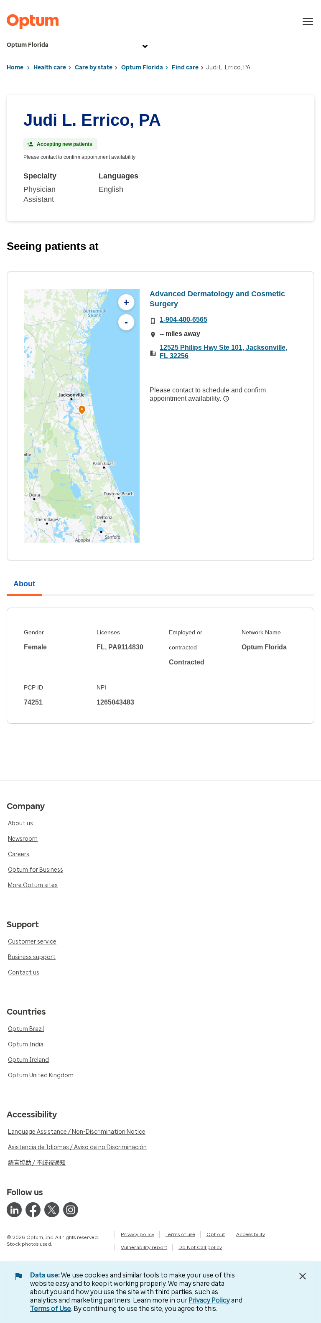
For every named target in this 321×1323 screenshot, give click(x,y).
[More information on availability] (226, 398)
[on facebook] (33, 1209)
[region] (82, 416)
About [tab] (24, 584)
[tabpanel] (160, 666)
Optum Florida (27, 44)
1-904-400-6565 (183, 319)
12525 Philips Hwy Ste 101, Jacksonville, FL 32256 (223, 351)
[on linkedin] (14, 1209)
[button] (82, 411)
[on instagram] (70, 1209)
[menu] (308, 22)
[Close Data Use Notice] (303, 1276)
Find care (185, 67)
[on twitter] (51, 1209)
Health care (49, 67)
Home (15, 67)
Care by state (93, 67)
